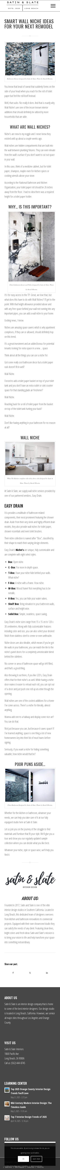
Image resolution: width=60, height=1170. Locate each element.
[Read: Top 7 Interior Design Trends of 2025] (6, 1117)
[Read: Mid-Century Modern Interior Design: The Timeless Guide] (6, 1103)
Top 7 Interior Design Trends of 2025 (29, 1116)
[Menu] (52, 5)
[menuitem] (52, 5)
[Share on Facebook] (12, 972)
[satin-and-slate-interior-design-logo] (24, 5)
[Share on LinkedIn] (47, 972)
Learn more (36, 1159)
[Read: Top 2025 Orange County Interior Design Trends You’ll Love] (6, 1090)
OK (23, 1159)
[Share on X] (30, 972)
